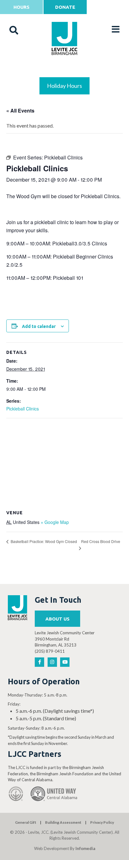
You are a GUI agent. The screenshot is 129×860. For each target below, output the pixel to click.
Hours (21, 7)
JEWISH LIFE (64, 69)
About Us (57, 618)
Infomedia (85, 848)
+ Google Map (55, 522)
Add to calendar (39, 326)
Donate (65, 7)
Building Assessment (63, 822)
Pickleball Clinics (22, 408)
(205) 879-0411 (50, 651)
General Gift (25, 822)
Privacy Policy (102, 822)
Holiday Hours (64, 85)
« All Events (20, 110)
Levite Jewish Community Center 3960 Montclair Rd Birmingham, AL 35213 (65, 638)
